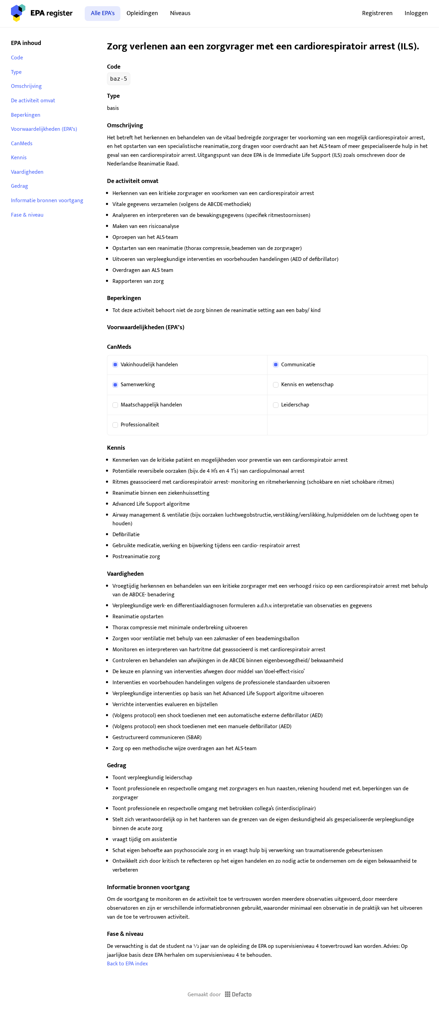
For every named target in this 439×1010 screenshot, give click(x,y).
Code (17, 57)
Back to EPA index (127, 963)
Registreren (377, 13)
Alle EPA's (103, 13)
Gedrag (19, 186)
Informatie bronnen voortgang (47, 200)
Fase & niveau (27, 215)
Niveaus (180, 13)
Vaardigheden (27, 172)
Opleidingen (142, 13)
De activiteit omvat (33, 100)
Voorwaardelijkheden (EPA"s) (44, 129)
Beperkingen (25, 115)
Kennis (19, 157)
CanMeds (22, 143)
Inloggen (416, 13)
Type (16, 72)
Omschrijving (26, 86)
